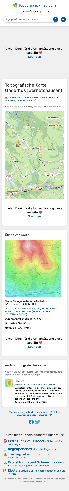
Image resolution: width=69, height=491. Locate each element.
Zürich (29, 384)
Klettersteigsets (21, 470)
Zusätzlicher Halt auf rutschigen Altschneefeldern (36, 464)
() (31, 311)
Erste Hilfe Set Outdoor (26, 441)
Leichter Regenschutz (46, 449)
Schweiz (19, 384)
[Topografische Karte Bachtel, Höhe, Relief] (9, 391)
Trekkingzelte (18, 454)
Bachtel (20, 381)
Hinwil (52, 384)
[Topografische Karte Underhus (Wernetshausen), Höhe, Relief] (33, 268)
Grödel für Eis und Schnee (28, 462)
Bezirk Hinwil (40, 384)
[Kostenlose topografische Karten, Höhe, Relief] (6, 97)
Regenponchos (20, 449)
